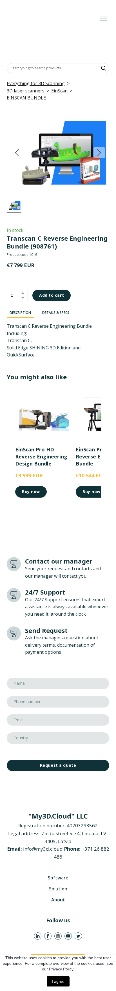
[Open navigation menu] (103, 19)
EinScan (59, 91)
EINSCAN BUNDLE (26, 98)
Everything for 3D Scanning (36, 83)
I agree (58, 981)
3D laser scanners (25, 91)
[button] (103, 68)
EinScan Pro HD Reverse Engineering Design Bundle (41, 456)
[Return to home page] (52, 18)
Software (58, 878)
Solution (58, 889)
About (58, 900)
